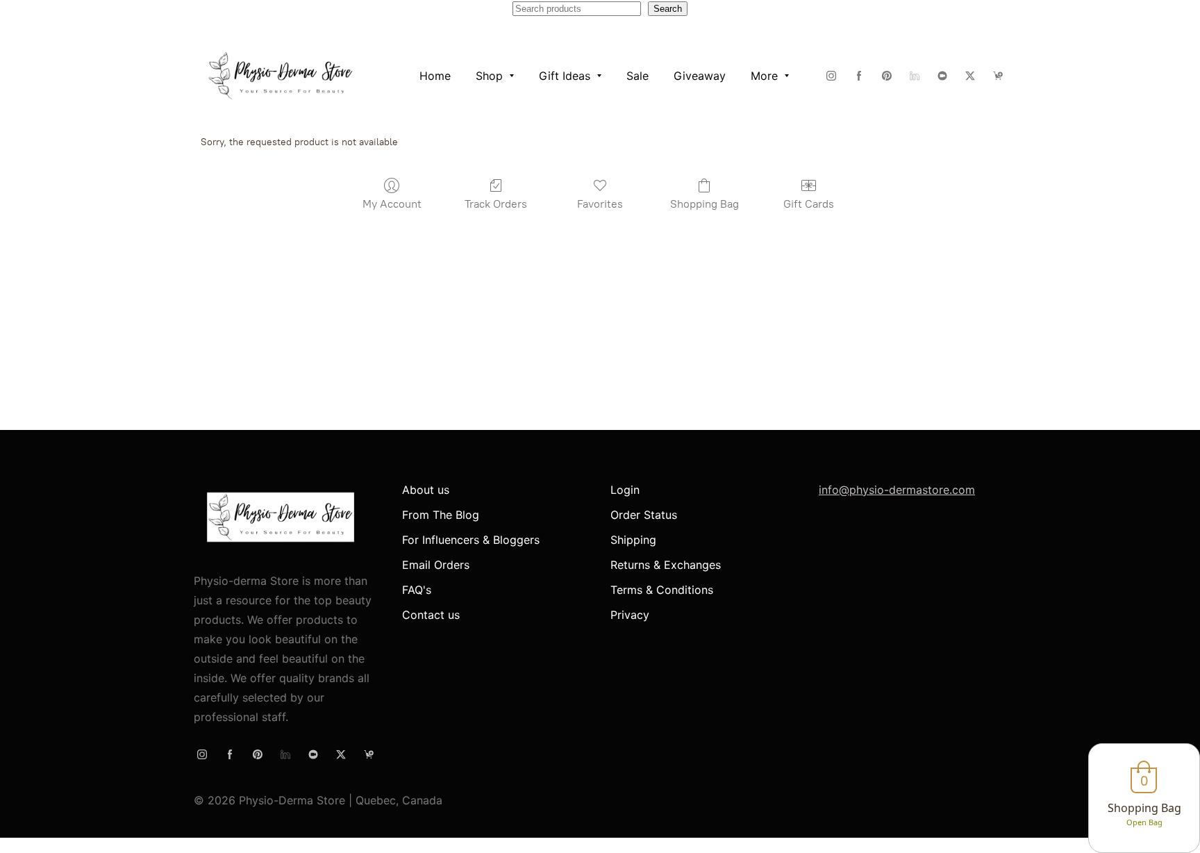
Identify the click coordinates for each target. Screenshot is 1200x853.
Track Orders (496, 203)
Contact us (431, 615)
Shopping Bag (704, 203)
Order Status (643, 515)
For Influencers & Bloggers (471, 540)
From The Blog (440, 515)
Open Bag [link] (1144, 822)
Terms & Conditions (661, 590)
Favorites (600, 203)
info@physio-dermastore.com (897, 490)
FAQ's (416, 590)
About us (425, 490)
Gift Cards (808, 203)
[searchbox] (576, 8)
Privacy (629, 615)
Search (667, 8)
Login (625, 490)
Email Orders (435, 565)
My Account (392, 203)
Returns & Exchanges (665, 565)
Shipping (633, 540)
